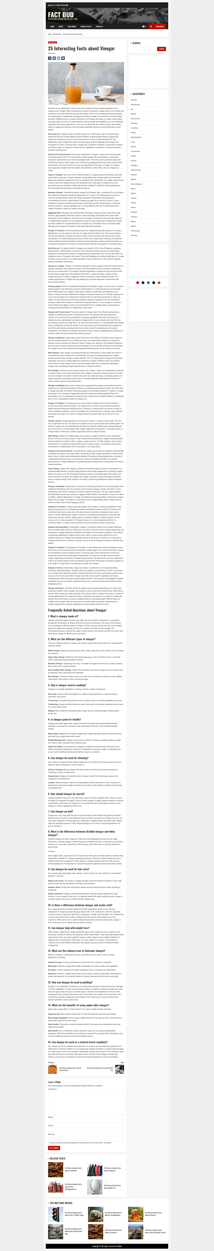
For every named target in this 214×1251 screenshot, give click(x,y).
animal (74, 502)
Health (51, 213)
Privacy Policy (85, 26)
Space (133, 221)
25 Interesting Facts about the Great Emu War (55, 1231)
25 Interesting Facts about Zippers (94, 1169)
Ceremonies (135, 119)
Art (132, 109)
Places (133, 203)
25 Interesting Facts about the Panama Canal (135, 1231)
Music (133, 189)
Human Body (136, 170)
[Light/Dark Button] (144, 26)
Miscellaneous (52, 42)
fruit (112, 1046)
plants (62, 532)
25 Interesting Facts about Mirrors (94, 1187)
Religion (134, 212)
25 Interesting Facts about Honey (135, 1214)
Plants (133, 207)
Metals (133, 179)
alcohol (93, 162)
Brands (133, 114)
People (133, 198)
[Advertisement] (148, 71)
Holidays (134, 165)
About (61, 26)
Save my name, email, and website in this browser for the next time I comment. (80, 1143)
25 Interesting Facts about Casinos (55, 1169)
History (133, 161)
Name (51, 1117)
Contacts (99, 26)
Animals (134, 100)
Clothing (134, 123)
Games (133, 147)
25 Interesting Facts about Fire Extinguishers (55, 1187)
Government (135, 151)
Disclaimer (72, 26)
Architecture (135, 105)
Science (134, 217)
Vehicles (134, 235)
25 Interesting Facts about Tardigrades (95, 1214)
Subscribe (160, 26)
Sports (133, 226)
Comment (52, 1089)
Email (51, 1126)
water (65, 305)
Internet (134, 175)
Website (51, 1134)
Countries (134, 128)
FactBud (119, 1246)
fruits (88, 142)
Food (133, 142)
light (81, 494)
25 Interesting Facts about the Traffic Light (55, 1214)
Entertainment (136, 137)
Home (52, 26)
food (78, 116)
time (71, 801)
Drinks (133, 133)
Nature (133, 193)
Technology (135, 231)
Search (136, 43)
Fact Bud (61, 14)
